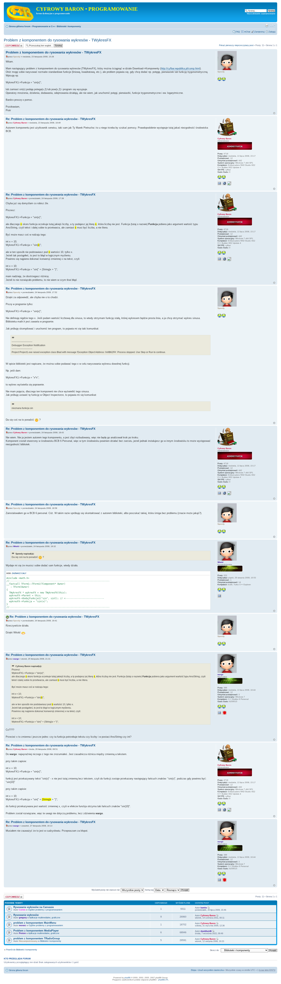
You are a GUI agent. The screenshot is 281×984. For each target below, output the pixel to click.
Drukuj (267, 25)
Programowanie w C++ (43, 26)
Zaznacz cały (19, 573)
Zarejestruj (259, 32)
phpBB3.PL (163, 980)
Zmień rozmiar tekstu (272, 25)
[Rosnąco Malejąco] (178, 890)
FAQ (238, 32)
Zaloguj (272, 32)
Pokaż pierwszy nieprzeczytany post (236, 45)
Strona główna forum (19, 26)
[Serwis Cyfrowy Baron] (20, 12)
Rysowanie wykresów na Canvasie (33, 907)
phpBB (127, 978)
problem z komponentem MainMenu (34, 922)
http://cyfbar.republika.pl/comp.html (180, 68)
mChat (247, 32)
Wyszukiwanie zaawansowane (261, 13)
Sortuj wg (149, 890)
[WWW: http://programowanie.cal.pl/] (224, 183)
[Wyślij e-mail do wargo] (219, 713)
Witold (16, 546)
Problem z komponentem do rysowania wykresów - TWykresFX (57, 40)
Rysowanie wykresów (26, 915)
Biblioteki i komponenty (69, 26)
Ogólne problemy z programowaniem (45, 910)
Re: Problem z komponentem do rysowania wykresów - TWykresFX (50, 119)
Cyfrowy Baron (20, 123)
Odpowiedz (9, 44)
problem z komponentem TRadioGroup (36, 938)
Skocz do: (214, 950)
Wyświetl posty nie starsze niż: (106, 890)
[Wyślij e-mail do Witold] (219, 596)
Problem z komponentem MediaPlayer (36, 930)
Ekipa (193, 970)
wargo (16, 659)
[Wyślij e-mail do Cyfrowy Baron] (219, 183)
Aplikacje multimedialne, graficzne (44, 917)
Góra (274, 113)
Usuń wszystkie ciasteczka (211, 970)
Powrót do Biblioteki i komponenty (21, 949)
